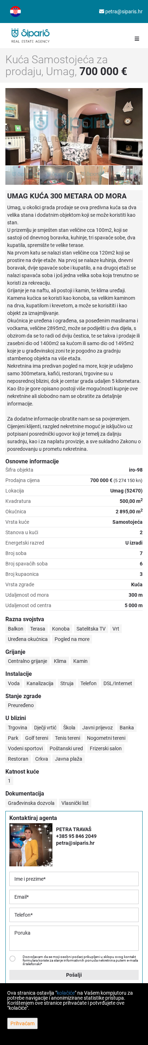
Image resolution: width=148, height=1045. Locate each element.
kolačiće (66, 993)
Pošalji (74, 975)
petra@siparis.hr (123, 11)
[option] (22, 175)
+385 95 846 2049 (76, 836)
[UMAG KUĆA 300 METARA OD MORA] (74, 126)
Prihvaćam (22, 1023)
